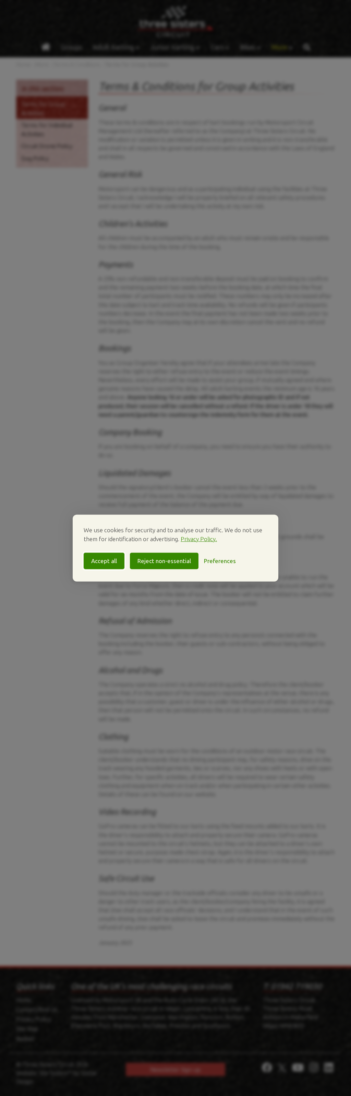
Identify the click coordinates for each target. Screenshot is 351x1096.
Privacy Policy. (199, 538)
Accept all (104, 561)
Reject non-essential (164, 561)
